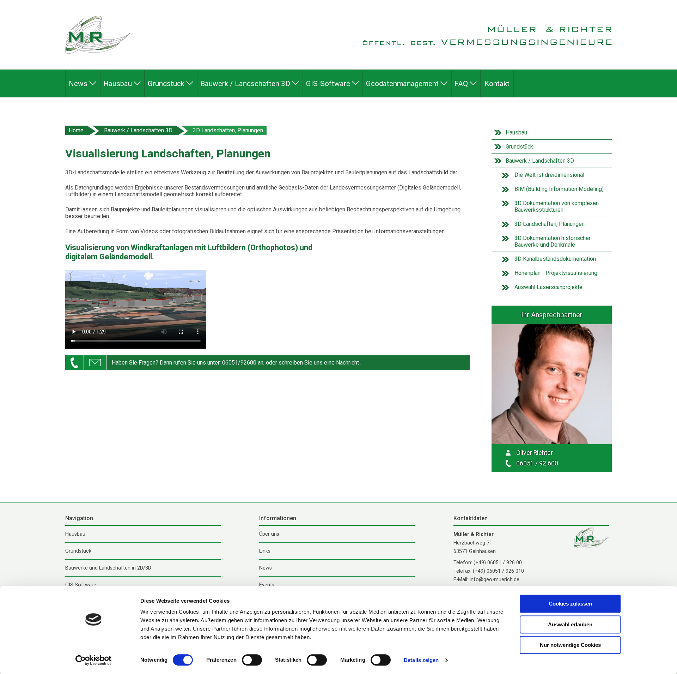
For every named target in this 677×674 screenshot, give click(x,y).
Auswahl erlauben (570, 624)
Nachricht (347, 362)
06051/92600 (239, 362)
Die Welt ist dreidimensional (549, 174)
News (265, 568)
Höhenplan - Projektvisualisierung (555, 273)
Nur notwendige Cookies (570, 645)
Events (266, 585)
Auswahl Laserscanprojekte (548, 287)
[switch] (252, 660)
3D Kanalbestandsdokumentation (555, 258)
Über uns (269, 534)
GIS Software (80, 585)
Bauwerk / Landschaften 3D (138, 130)
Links (264, 551)
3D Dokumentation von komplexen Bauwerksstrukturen (556, 206)
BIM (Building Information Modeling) (559, 189)
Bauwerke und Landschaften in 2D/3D (108, 568)
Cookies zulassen (570, 604)
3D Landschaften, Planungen (228, 130)
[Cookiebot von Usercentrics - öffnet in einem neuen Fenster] (93, 660)
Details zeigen (421, 660)
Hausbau (516, 132)
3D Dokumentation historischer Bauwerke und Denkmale (552, 241)
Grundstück (519, 146)
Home (76, 130)
